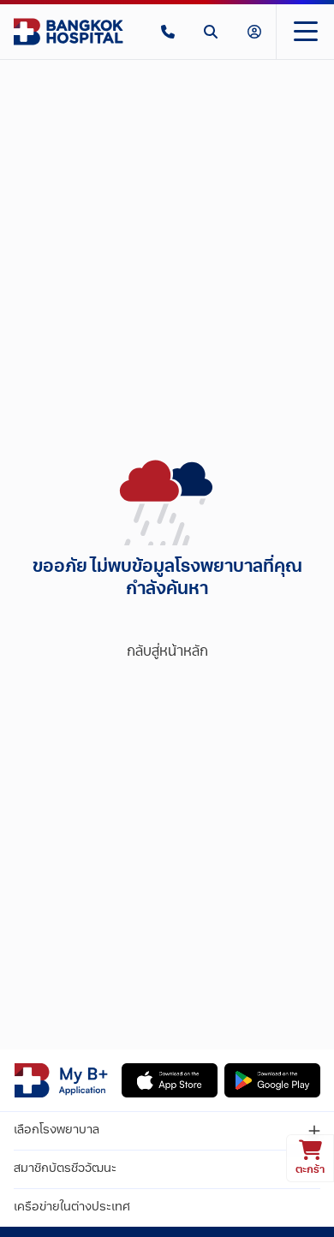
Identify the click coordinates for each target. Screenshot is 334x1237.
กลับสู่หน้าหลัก (167, 652)
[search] (210, 31)
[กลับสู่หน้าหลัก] (68, 31)
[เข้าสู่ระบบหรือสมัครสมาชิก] (254, 31)
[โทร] (167, 31)
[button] (167, 31)
